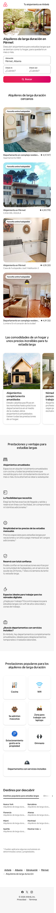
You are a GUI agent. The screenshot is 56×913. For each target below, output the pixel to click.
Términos (33, 899)
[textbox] (15, 71)
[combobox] (27, 61)
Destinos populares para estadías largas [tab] (21, 796)
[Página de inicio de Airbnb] (5, 4)
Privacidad (21, 899)
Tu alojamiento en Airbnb (36, 4)
